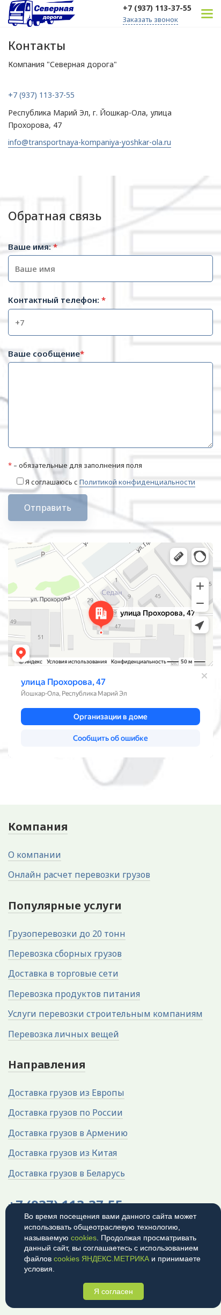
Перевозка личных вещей (63, 1034)
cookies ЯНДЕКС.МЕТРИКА (101, 1258)
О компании (34, 855)
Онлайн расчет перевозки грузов (79, 874)
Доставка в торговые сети (63, 973)
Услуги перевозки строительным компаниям (105, 1014)
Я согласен (113, 1291)
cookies (84, 1237)
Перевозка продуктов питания (74, 994)
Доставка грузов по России (65, 1112)
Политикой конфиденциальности (137, 482)
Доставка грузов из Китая (62, 1153)
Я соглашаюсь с (110, 482)
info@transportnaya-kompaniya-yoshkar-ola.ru (89, 142)
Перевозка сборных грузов (65, 953)
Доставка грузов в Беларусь (66, 1173)
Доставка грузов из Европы (66, 1093)
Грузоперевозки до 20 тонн (67, 934)
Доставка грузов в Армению (68, 1133)
